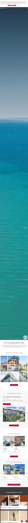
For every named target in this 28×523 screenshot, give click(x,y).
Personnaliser (18, 5)
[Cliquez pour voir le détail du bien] (8, 441)
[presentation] (2, 413)
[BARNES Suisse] (4, 8)
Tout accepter (10, 5)
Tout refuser (14, 5)
